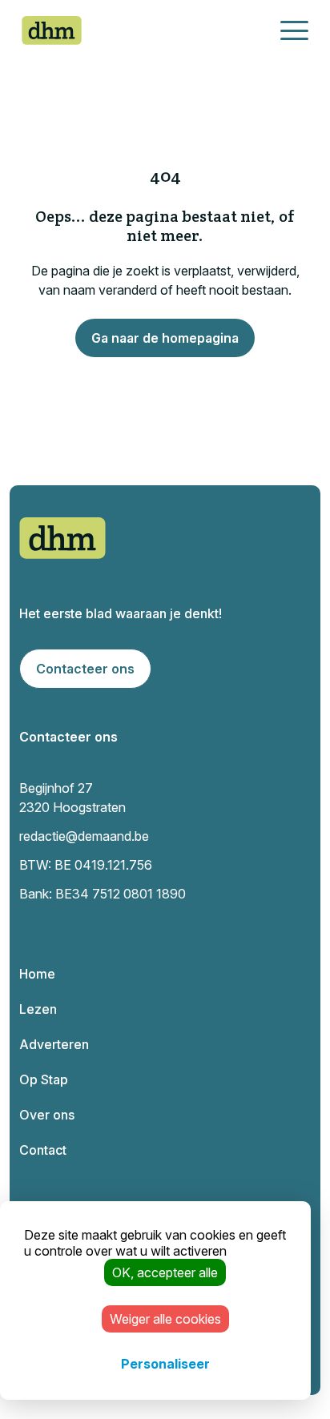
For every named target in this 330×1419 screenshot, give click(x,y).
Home (37, 974)
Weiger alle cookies (165, 1319)
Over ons (46, 1115)
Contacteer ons (85, 669)
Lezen (38, 1009)
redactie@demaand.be (84, 836)
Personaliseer (165, 1364)
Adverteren (54, 1044)
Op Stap (43, 1079)
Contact (42, 1150)
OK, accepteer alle (165, 1272)
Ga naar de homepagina (165, 338)
